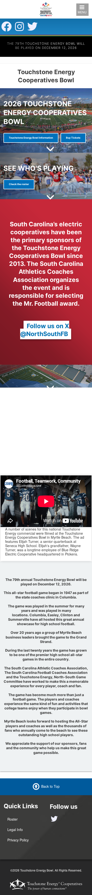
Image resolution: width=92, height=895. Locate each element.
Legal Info (15, 829)
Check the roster (19, 184)
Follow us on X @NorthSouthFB (44, 330)
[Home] (46, 8)
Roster (12, 819)
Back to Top (50, 786)
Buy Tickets (73, 137)
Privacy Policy (18, 839)
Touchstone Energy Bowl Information (31, 137)
